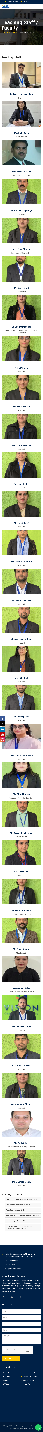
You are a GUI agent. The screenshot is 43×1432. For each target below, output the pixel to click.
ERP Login (6, 1384)
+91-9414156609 (11, 1261)
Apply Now (6, 1376)
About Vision (7, 1373)
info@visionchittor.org (30, 2)
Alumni (5, 1380)
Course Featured (28, 1380)
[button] (38, 1427)
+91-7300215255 (13, 2)
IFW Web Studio (27, 1429)
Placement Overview (30, 1376)
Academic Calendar (29, 1373)
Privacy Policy (27, 1384)
